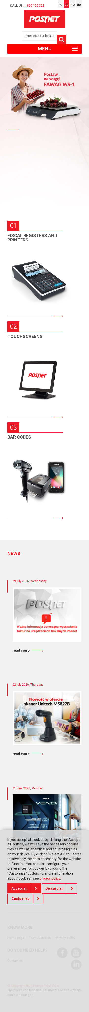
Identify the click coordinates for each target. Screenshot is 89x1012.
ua (79, 5)
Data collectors (33, 460)
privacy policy (50, 878)
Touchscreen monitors (28, 362)
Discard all (54, 888)
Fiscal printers (32, 279)
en (66, 5)
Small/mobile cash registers (34, 261)
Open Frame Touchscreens (27, 403)
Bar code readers (34, 475)
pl (60, 5)
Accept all (19, 888)
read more (21, 650)
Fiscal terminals (33, 294)
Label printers (31, 491)
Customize (20, 899)
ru (73, 5)
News (13, 553)
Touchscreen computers (28, 382)
